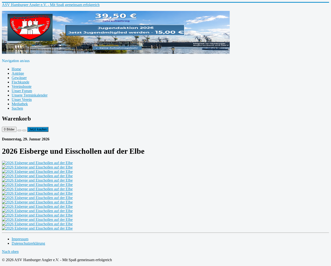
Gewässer (19, 78)
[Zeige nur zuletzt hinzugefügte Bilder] (24, 130)
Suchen (17, 108)
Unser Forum (22, 91)
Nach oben (10, 252)
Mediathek (20, 104)
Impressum (20, 239)
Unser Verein (22, 99)
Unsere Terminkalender (29, 95)
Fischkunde (20, 82)
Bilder (9, 129)
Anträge (18, 73)
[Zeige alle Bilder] (19, 130)
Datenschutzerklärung (28, 243)
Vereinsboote (22, 86)
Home (16, 69)
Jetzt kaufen (38, 129)
